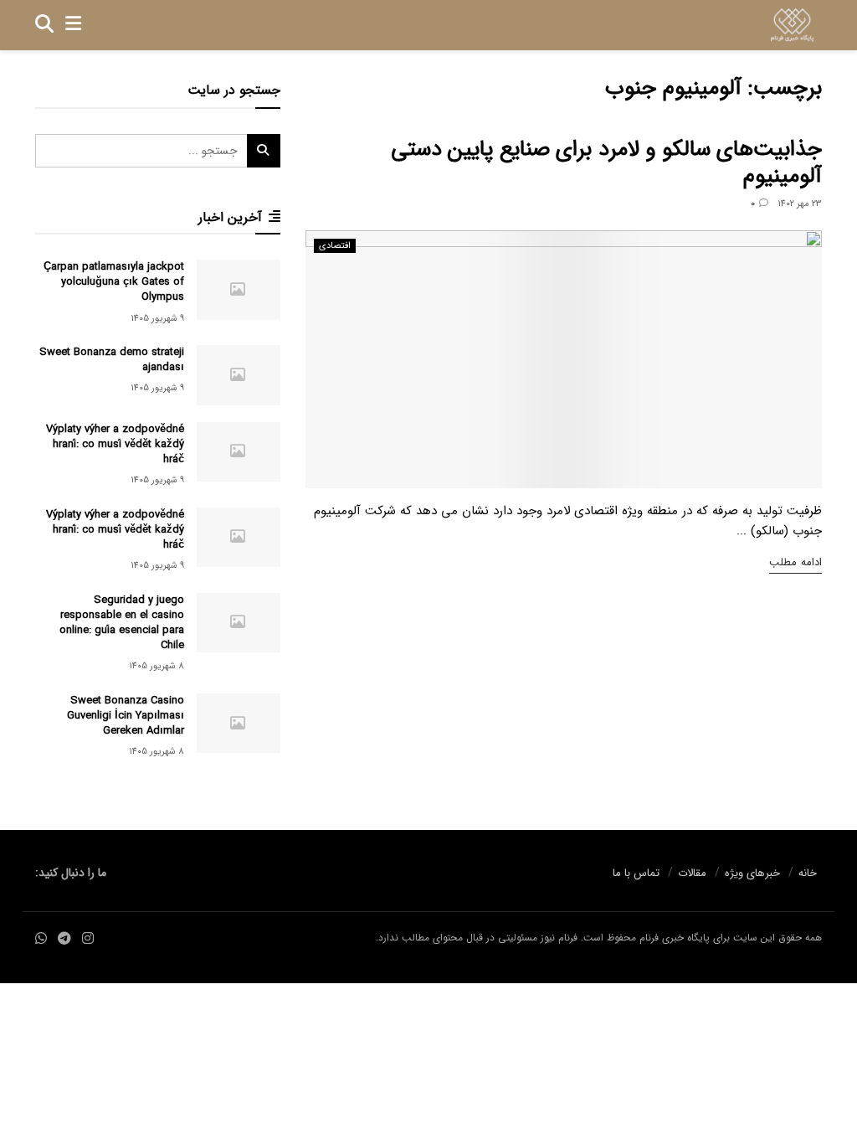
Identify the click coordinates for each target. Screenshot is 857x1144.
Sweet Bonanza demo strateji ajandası (111, 359)
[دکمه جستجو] (44, 25)
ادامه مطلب (795, 562)
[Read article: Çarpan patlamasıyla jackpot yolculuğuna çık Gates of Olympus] (238, 290)
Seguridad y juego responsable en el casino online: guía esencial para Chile (121, 623)
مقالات (692, 873)
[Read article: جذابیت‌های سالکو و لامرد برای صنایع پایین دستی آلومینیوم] (563, 359)
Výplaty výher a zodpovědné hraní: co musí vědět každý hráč (115, 444)
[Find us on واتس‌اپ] (41, 939)
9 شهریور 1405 (157, 319)
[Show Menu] (73, 25)
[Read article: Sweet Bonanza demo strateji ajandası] (238, 375)
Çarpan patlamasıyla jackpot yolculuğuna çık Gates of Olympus (114, 282)
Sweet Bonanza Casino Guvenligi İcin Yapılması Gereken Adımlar (125, 715)
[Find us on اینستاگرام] (88, 939)
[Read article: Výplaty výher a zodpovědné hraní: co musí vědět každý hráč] (238, 452)
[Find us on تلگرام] (64, 939)
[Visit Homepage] (792, 25)
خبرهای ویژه (752, 873)
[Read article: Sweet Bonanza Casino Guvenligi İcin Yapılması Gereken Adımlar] (238, 723)
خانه (807, 873)
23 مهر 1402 (799, 204)
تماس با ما (636, 873)
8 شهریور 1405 (156, 666)
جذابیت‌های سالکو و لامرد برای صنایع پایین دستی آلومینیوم (606, 163)
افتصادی (335, 246)
